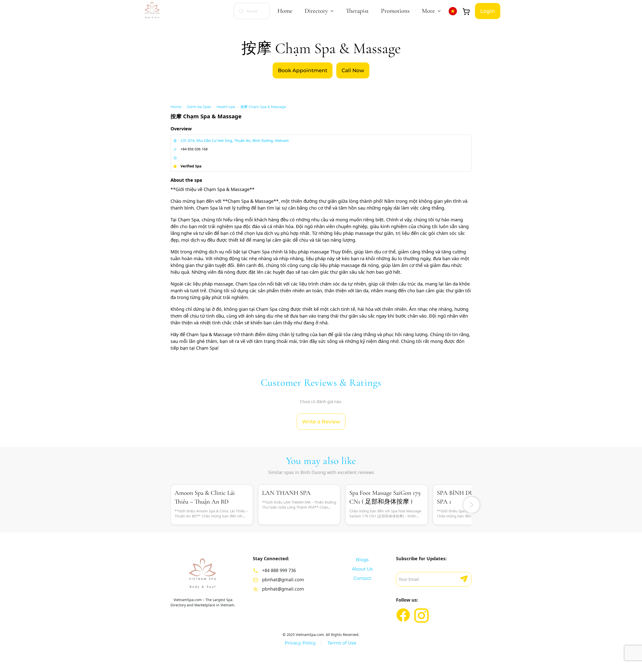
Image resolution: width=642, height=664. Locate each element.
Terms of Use (341, 643)
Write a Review (321, 422)
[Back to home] (152, 11)
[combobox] (252, 11)
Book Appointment (302, 70)
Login (487, 11)
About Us (362, 569)
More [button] (428, 11)
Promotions (395, 11)
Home (284, 11)
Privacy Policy (300, 643)
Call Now (353, 70)
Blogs (362, 559)
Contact (362, 578)
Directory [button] (316, 11)
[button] (471, 505)
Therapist (357, 11)
